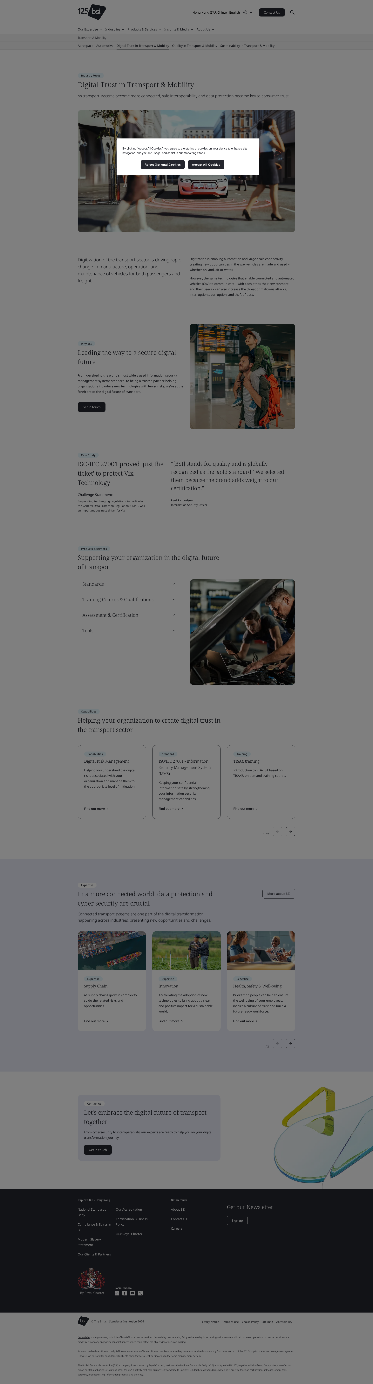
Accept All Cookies (206, 164)
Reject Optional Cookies (163, 164)
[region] (188, 156)
